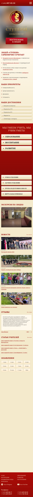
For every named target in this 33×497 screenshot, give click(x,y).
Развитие (10, 148)
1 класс (4, 362)
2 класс (12, 362)
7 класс (19, 366)
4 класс (27, 362)
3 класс (19, 362)
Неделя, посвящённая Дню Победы (11, 269)
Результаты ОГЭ (8, 109)
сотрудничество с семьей (10, 79)
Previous (26, 331)
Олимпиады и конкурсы (10, 118)
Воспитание (12, 142)
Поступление (21, 479)
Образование (12, 136)
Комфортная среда (7, 479)
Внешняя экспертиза (9, 105)
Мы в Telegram (8, 484)
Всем (27, 370)
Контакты (4, 481)
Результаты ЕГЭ (8, 112)
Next (31, 331)
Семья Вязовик (4, 332)
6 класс (12, 366)
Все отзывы (29, 312)
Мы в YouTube (24, 484)
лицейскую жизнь (8, 69)
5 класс (4, 366)
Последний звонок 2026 (7, 252)
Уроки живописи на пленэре (9, 307)
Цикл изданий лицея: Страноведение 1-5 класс (14, 352)
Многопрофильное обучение (11, 63)
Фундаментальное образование (11, 58)
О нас (3, 475)
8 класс (27, 366)
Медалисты (7, 115)
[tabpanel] (16, 324)
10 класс (12, 370)
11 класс (19, 370)
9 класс (4, 370)
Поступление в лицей (16, 41)
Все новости (29, 234)
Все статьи (29, 337)
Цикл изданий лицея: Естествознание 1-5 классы (14, 345)
